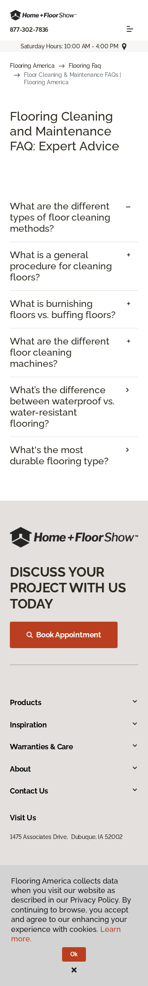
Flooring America (32, 65)
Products (26, 702)
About (20, 769)
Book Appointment (68, 634)
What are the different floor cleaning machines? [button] (59, 352)
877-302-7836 (29, 29)
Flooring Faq (85, 65)
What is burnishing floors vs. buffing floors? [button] (63, 309)
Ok (74, 954)
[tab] (74, 217)
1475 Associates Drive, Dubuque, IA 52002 (66, 837)
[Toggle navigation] (130, 29)
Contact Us (29, 790)
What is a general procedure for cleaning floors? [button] (61, 266)
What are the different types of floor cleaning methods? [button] (60, 217)
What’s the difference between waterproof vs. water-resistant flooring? (62, 407)
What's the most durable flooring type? (59, 455)
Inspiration (28, 724)
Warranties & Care (41, 746)
